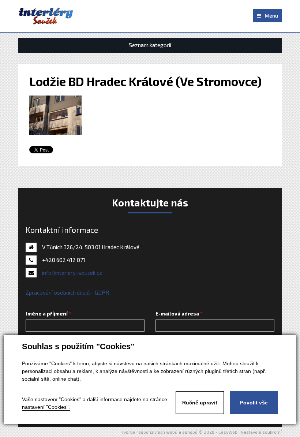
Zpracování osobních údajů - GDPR (67, 292)
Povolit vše (254, 403)
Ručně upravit (199, 403)
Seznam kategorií (150, 45)
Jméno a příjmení (47, 314)
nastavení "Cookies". (46, 407)
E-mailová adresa (177, 314)
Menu (271, 15)
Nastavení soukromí (261, 431)
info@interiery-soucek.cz (72, 272)
